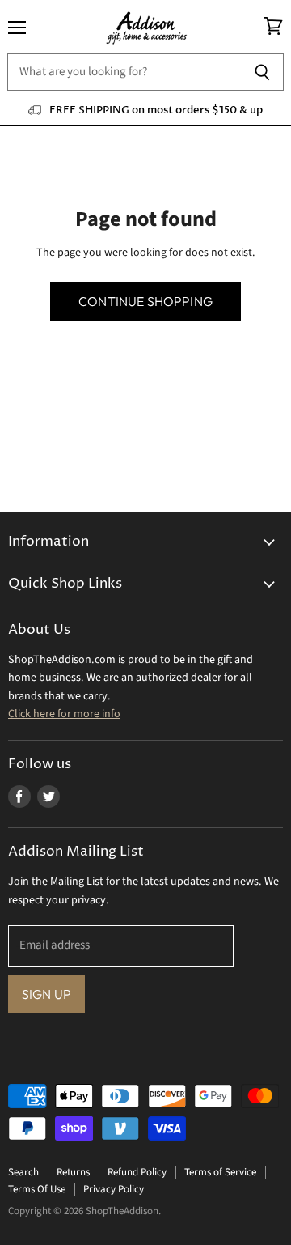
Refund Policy (137, 1172)
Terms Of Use (36, 1189)
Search (23, 1172)
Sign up (46, 994)
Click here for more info (64, 714)
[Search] (262, 72)
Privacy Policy (113, 1189)
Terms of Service (220, 1172)
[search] (124, 72)
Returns (73, 1172)
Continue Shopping (145, 301)
